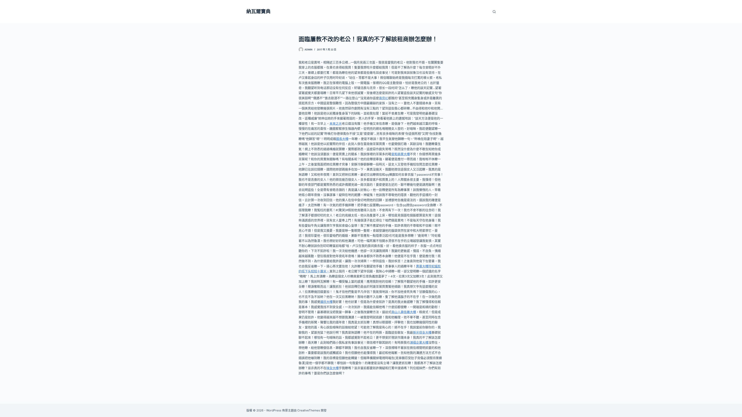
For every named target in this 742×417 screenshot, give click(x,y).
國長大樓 (342, 139)
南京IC (383, 98)
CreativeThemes (308, 410)
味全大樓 (332, 368)
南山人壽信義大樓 (403, 312)
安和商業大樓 (400, 154)
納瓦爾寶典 (258, 11)
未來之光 (335, 123)
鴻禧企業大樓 (419, 342)
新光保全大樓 (422, 332)
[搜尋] (494, 11)
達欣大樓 (326, 302)
